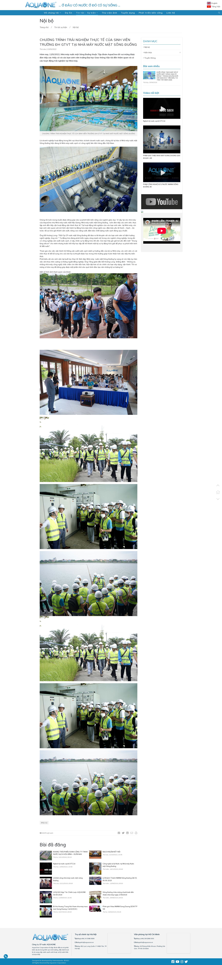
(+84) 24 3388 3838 (87, 938)
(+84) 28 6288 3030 (147, 938)
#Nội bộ (44, 823)
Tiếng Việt (215, 6)
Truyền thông (150, 58)
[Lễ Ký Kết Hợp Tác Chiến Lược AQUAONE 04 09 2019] (46, 897)
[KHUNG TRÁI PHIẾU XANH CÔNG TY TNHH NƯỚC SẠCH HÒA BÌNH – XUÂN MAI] (46, 855)
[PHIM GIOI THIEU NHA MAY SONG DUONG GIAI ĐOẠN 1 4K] (161, 139)
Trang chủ (44, 27)
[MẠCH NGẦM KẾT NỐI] (95, 854)
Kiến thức (148, 52)
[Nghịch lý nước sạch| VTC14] (46, 868)
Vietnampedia (57, 960)
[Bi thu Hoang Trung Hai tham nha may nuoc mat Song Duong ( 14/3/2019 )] (46, 911)
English (214, 3)
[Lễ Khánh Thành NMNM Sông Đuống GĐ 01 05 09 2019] (95, 880)
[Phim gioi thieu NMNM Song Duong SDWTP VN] (95, 908)
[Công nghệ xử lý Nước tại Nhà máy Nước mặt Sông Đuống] (95, 868)
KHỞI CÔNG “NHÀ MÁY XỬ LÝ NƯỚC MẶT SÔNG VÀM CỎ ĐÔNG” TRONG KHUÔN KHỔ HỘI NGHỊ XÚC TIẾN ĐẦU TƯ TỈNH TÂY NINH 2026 (167, 76)
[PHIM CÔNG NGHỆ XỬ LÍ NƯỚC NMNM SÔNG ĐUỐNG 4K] (161, 172)
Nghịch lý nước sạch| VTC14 (64, 864)
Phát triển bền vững (151, 12)
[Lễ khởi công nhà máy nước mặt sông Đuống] (46, 883)
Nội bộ (76, 27)
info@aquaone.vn (87, 942)
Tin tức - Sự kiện (86, 12)
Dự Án (68, 12)
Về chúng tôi (52, 12)
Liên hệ (170, 12)
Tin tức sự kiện (60, 27)
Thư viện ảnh (109, 12)
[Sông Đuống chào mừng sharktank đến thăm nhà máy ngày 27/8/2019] (95, 897)
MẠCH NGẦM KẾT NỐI (111, 852)
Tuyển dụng (128, 12)
